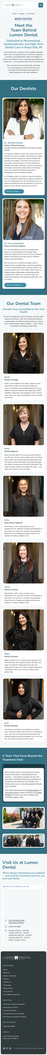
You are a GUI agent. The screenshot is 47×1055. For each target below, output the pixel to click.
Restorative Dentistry (10, 1007)
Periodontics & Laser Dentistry (13, 1014)
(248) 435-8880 (9, 1026)
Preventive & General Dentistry (14, 1004)
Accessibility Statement (11, 994)
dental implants (32, 790)
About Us (6, 973)
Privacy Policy (8, 988)
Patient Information (10, 976)
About (22, 14)
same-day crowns (11, 792)
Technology (7, 985)
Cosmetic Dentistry (10, 1010)
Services (6, 979)
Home (14, 14)
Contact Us (7, 982)
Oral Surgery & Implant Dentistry (14, 1017)
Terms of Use (7, 991)
